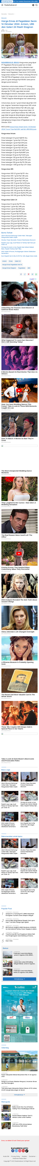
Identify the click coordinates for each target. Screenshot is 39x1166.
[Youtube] (23, 1151)
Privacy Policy (15, 1156)
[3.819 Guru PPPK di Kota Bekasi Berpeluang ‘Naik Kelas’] (6, 1125)
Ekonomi (4, 18)
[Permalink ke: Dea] (2, 31)
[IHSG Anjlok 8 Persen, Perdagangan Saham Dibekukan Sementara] (9, 816)
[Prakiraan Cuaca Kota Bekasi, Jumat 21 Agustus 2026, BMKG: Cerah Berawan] (7, 954)
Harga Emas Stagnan (9, 268)
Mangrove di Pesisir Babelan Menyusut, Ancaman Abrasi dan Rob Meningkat (19, 1082)
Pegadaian (21, 268)
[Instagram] (19, 1151)
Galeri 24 (18, 261)
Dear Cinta (9, 941)
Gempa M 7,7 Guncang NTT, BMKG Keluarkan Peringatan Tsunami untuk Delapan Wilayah (20, 914)
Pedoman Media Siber (20, 1158)
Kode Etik (6, 1156)
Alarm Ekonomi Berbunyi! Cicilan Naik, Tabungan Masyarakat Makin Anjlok (16, 236)
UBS (29, 268)
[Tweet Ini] (24, 274)
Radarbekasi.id (10, 5)
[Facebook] (12, 1151)
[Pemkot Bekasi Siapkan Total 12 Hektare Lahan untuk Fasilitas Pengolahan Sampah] (6, 1117)
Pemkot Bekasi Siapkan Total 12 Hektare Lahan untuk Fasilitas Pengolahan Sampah (22, 1116)
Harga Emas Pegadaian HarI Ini (12, 264)
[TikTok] (26, 1150)
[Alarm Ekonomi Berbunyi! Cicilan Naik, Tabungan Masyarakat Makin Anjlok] (9, 777)
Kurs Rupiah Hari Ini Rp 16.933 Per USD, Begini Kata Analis (19, 256)
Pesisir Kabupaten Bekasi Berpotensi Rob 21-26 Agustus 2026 (19, 1075)
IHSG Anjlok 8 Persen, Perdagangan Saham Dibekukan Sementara (18, 252)
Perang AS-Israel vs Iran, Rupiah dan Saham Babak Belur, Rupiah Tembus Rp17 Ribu (17, 248)
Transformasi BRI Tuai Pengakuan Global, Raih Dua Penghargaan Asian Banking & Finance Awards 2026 (20, 935)
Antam (4, 261)
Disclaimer (32, 1156)
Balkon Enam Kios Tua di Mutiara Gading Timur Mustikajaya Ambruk (23, 1108)
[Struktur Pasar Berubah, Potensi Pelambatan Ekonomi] (29, 776)
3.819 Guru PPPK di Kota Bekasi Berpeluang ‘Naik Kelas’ (22, 1125)
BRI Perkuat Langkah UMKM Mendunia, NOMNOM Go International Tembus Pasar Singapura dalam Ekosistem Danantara (21, 928)
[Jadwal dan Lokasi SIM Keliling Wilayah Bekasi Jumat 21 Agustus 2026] (7, 963)
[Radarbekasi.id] (19, 1148)
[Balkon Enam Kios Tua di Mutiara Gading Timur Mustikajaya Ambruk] (6, 1108)
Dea (6, 30)
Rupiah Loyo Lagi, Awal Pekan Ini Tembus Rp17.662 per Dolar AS (18, 243)
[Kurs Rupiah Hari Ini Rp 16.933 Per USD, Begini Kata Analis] (29, 816)
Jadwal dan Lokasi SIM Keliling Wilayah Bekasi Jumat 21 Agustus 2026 (24, 963)
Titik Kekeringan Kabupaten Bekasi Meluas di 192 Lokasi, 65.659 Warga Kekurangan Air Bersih (19, 1089)
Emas (10, 261)
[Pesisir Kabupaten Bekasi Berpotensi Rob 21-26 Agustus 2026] (19, 1061)
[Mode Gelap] (33, 5)
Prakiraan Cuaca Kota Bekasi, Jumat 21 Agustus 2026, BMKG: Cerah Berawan (23, 954)
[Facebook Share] (21, 274)
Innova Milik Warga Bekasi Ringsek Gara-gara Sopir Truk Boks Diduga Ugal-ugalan (20, 921)
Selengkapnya (19, 979)
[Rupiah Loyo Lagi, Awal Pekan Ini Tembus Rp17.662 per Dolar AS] (9, 796)
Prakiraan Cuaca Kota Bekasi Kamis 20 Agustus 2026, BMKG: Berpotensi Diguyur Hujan (23, 971)
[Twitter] (16, 1151)
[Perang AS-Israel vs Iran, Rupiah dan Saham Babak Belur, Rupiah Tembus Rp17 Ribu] (29, 796)
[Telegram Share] (32, 274)
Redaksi (24, 1156)
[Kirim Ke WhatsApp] (36, 274)
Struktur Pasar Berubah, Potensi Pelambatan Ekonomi (18, 240)
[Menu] (2, 5)
